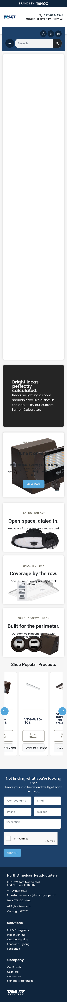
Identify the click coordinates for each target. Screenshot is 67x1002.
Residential (14, 949)
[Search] (57, 43)
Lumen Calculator (26, 409)
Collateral (13, 972)
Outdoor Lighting (17, 939)
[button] (5, 711)
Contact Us (14, 976)
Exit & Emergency (18, 930)
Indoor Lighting (16, 935)
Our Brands (14, 967)
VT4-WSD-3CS (33, 721)
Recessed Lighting (18, 944)
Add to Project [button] (35, 748)
